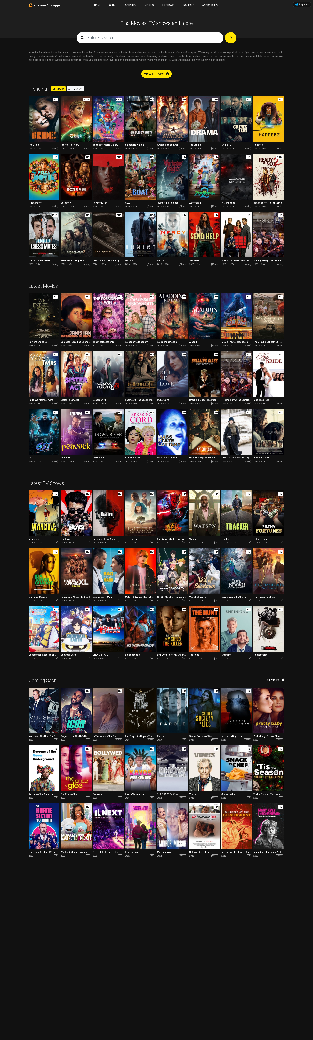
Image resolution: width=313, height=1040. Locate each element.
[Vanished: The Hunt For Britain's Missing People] (44, 710)
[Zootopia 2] (204, 176)
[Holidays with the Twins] (44, 374)
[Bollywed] (108, 768)
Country (131, 5)
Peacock (65, 457)
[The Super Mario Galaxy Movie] (108, 119)
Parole (160, 736)
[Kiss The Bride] (268, 374)
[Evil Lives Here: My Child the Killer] (172, 629)
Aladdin (193, 342)
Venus (192, 794)
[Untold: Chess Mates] (44, 234)
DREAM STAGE (100, 655)
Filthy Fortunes (261, 539)
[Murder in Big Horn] (236, 710)
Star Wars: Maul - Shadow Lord (173, 539)
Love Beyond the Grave (233, 597)
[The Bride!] (44, 119)
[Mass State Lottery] (172, 432)
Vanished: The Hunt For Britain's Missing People (54, 736)
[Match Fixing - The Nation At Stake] (204, 432)
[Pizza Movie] (44, 176)
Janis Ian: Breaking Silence (75, 342)
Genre (113, 5)
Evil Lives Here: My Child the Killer (175, 655)
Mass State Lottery (167, 457)
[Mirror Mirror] (172, 826)
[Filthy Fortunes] (268, 513)
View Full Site (154, 74)
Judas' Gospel (261, 457)
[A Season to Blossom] (140, 316)
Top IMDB (188, 5)
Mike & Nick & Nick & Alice (235, 260)
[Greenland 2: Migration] (76, 234)
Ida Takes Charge (38, 597)
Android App (210, 5)
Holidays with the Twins (41, 400)
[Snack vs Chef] (236, 768)
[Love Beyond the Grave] (236, 571)
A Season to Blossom (136, 342)
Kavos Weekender (134, 794)
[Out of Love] (172, 374)
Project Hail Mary (70, 144)
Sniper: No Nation (134, 144)
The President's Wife (103, 342)
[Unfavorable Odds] (204, 826)
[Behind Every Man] (108, 571)
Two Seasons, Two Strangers (236, 457)
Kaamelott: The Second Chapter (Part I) (145, 400)
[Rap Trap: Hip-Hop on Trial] (140, 710)
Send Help (194, 260)
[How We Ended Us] (44, 316)
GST (31, 457)
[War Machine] (236, 176)
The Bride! (34, 144)
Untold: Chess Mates (39, 260)
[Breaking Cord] (140, 432)
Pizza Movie (35, 202)
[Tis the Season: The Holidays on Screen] (268, 768)
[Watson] (204, 513)
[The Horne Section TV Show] (44, 826)
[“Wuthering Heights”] (172, 176)
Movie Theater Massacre (234, 342)
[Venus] (204, 768)
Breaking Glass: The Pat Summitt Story (209, 400)
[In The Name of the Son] (108, 710)
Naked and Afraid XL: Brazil (75, 597)
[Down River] (108, 432)
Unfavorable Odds (199, 852)
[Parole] (172, 710)
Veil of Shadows (198, 597)
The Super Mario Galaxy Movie (109, 144)
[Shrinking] (236, 629)
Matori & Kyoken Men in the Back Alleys (145, 597)
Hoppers (258, 144)
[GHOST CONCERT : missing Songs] (172, 571)
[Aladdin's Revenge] (172, 316)
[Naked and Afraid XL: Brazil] (76, 571)
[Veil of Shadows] (204, 571)
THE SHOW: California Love (171, 794)
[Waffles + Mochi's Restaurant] (76, 826)
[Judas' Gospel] (268, 432)
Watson (193, 539)
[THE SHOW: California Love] (172, 768)
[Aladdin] (204, 316)
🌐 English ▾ (302, 4)
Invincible (34, 539)
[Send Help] (204, 234)
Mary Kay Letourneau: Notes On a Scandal (275, 852)
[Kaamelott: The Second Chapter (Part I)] (140, 374)
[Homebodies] (268, 629)
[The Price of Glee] (76, 768)
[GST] (44, 432)
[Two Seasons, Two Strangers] (236, 432)
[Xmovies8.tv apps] (47, 5)
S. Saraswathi (100, 400)
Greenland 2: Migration (73, 260)
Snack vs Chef (228, 794)
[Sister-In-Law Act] (76, 374)
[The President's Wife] (108, 316)
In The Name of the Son (105, 736)
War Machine (228, 202)
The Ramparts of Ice (264, 597)
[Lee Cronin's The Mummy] (108, 234)
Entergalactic (132, 852)
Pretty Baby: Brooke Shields (268, 736)
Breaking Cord (133, 457)
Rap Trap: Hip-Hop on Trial (139, 736)
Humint (129, 260)
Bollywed (98, 794)
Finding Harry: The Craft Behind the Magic (275, 260)
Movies (149, 5)
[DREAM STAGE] (108, 629)
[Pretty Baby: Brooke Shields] (268, 710)
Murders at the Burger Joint (236, 852)
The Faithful (131, 539)
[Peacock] (76, 432)
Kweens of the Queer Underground (47, 794)
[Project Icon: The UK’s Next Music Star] (76, 710)
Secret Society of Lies (200, 736)
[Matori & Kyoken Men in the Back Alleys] (140, 571)
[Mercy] (172, 234)
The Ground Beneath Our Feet (269, 342)
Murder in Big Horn (231, 736)
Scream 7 (66, 202)
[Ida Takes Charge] (44, 571)
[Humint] (140, 234)
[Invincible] (44, 513)
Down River (99, 457)
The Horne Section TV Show (43, 852)
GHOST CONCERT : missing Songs (175, 597)
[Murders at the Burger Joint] (236, 826)
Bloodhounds (132, 655)
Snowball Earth (68, 655)
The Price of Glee (70, 794)
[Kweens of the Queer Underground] (44, 768)
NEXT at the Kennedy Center (107, 852)
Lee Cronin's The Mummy (106, 260)
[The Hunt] (204, 629)
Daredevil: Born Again (104, 539)
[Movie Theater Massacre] (236, 316)
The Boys (65, 539)
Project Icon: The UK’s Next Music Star (81, 736)
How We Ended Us (38, 342)
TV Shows (168, 5)
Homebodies (260, 655)
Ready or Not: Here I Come (267, 202)
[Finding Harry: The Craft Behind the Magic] (268, 234)
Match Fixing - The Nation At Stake (207, 457)
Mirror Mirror (164, 852)
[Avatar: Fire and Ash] (172, 119)
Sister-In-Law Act (70, 400)
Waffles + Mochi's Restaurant (76, 852)
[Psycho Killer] (108, 176)
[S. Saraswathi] (108, 374)
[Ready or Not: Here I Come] (268, 176)
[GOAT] (140, 176)
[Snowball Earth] (76, 629)
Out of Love (163, 400)
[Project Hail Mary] (76, 119)
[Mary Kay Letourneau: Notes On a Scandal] (268, 826)
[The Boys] (76, 513)
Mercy (160, 260)
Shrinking (226, 655)
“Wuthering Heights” (168, 202)
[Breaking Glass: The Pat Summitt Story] (204, 374)
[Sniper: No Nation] (140, 119)
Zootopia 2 (195, 202)
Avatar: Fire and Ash (168, 144)
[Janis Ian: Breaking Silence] (76, 316)
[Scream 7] (76, 176)
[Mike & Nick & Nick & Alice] (236, 234)
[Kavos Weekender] (140, 768)
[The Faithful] (140, 513)
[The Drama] (204, 119)
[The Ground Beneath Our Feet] (268, 316)
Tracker (225, 539)
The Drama (195, 144)
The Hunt (194, 655)
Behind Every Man (102, 597)
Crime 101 (226, 144)
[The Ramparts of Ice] (268, 571)
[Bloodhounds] (140, 629)
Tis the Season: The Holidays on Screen (274, 794)
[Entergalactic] (140, 826)
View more (273, 679)
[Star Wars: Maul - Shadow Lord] (172, 513)
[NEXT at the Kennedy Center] (108, 826)
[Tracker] (236, 513)
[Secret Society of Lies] (204, 710)
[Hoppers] (268, 119)
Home (97, 5)
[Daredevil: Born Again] (108, 513)
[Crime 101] (236, 119)
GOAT (128, 202)
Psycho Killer (100, 202)
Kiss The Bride (261, 400)
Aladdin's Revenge (167, 342)
